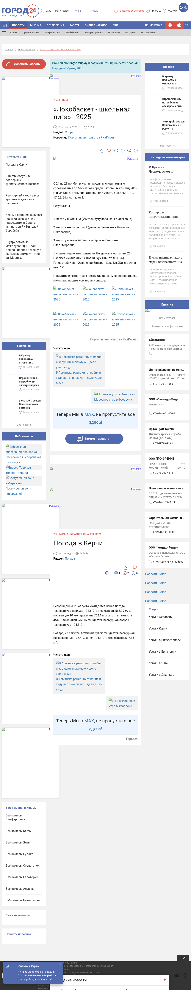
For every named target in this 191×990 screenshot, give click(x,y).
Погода (70, 558)
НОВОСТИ (18, 25)
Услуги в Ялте (158, 663)
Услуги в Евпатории (162, 651)
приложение (153, 25)
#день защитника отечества (71, 534)
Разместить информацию (167, 326)
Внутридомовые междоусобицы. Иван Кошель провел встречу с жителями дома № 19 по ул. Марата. (23, 249)
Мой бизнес (72, 32)
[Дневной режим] (181, 7)
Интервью (114, 32)
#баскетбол (60, 100)
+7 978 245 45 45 (163, 443)
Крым (13, 32)
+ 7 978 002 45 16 (163, 472)
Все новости (24, 424)
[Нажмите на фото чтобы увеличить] (66, 294)
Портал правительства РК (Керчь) (92, 137)
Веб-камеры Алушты (20, 888)
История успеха (94, 32)
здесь (95, 422)
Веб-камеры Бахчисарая (23, 900)
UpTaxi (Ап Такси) (161, 429)
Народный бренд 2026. (68, 68)
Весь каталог (167, 318)
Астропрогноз (148, 32)
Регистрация (62, 10)
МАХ (89, 414)
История (130, 32)
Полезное (24, 346)
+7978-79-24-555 (163, 383)
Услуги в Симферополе (165, 640)
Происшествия (31, 32)
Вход (48, 10)
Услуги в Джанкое (161, 674)
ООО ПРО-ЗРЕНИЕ (161, 458)
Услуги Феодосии (161, 617)
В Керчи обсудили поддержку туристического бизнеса (23, 180)
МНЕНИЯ (35, 25)
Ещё (115, 25)
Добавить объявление (132, 10)
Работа (74, 25)
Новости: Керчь (26, 49)
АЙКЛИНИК (157, 340)
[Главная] (4, 25)
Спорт (69, 132)
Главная (9, 49)
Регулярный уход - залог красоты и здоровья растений (23, 199)
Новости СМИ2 (155, 574)
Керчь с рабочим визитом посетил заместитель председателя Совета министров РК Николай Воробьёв (24, 222)
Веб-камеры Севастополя (23, 865)
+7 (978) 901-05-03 (164, 413)
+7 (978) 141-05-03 (164, 532)
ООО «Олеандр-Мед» (163, 399)
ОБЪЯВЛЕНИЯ (55, 25)
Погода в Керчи (16, 164)
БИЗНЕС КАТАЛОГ (96, 25)
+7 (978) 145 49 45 (164, 502)
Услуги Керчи (158, 628)
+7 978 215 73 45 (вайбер (168, 561)
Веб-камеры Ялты (18, 842)
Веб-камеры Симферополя (15, 817)
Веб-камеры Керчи (19, 831)
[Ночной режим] (186, 7)
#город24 (95, 534)
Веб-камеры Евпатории (22, 877)
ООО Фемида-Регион (163, 547)
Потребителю (52, 32)
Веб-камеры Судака (19, 854)
